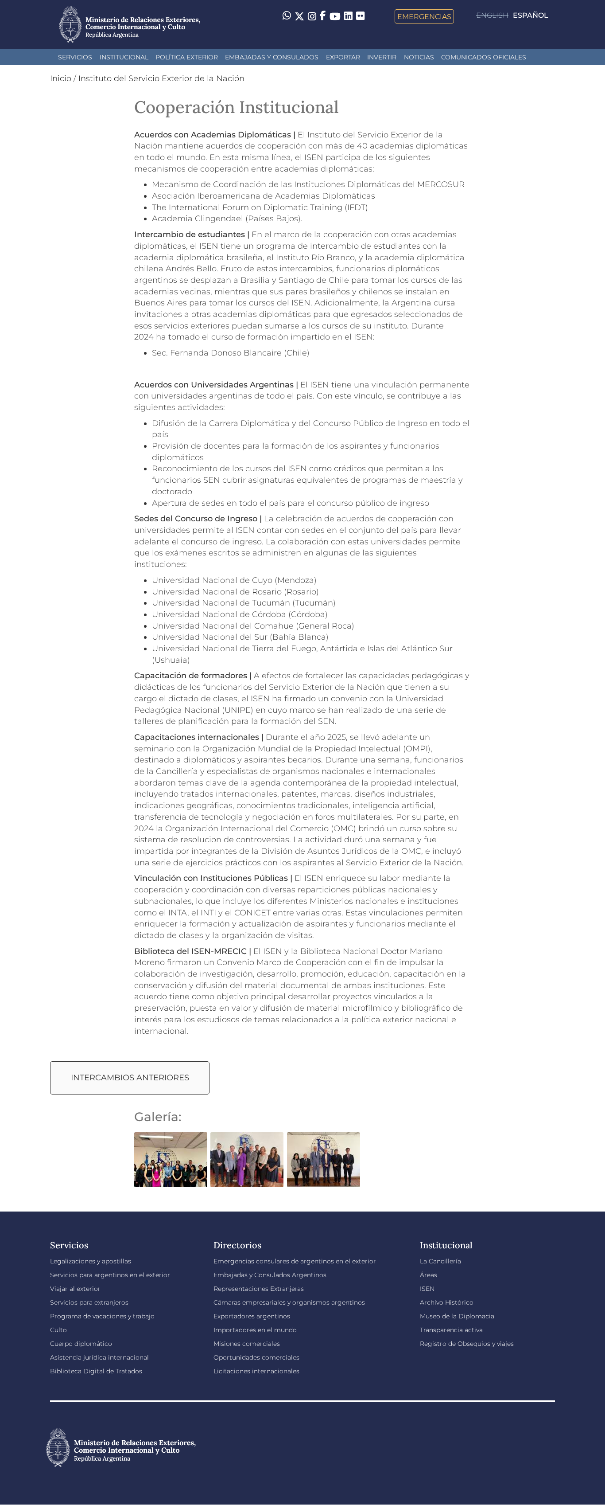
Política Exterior (186, 57)
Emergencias (424, 16)
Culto (58, 1330)
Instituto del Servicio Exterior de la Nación (161, 78)
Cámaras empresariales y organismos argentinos (289, 1302)
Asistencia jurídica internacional (99, 1357)
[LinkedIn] (348, 15)
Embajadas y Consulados (271, 57)
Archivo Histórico (446, 1302)
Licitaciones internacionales (256, 1371)
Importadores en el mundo (255, 1330)
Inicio (60, 78)
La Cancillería (440, 1261)
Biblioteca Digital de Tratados (96, 1371)
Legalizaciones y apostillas (90, 1261)
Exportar (343, 57)
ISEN (427, 1289)
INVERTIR (381, 57)
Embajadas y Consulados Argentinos (269, 1275)
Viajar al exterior (75, 1289)
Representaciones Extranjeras (258, 1289)
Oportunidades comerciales (256, 1357)
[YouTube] (335, 16)
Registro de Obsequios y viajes (467, 1344)
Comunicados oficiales (483, 57)
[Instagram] (312, 16)
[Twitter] (299, 16)
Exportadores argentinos (251, 1316)
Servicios (75, 57)
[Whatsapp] (287, 16)
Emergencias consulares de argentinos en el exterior (294, 1261)
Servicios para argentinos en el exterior (110, 1275)
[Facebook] (323, 16)
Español (530, 15)
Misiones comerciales (246, 1344)
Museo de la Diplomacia (457, 1316)
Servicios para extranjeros (89, 1302)
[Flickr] (360, 15)
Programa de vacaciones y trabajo (102, 1316)
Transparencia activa (451, 1330)
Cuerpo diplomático (81, 1344)
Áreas (428, 1275)
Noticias (419, 57)
